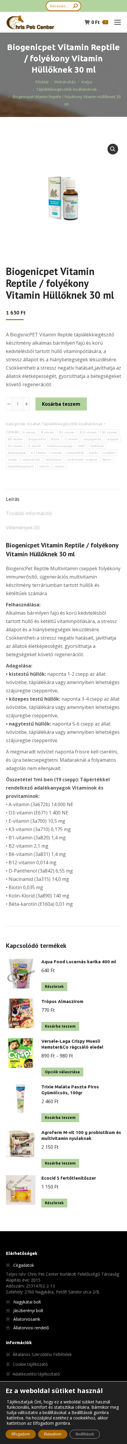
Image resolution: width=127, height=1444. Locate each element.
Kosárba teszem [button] (60, 1026)
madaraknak (31, 459)
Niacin (106, 459)
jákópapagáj (17, 452)
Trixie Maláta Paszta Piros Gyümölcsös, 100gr (70, 1089)
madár (12, 459)
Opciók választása (62, 1071)
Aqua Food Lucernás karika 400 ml (78, 961)
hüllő (81, 446)
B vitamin (47, 432)
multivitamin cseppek (82, 459)
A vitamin (29, 432)
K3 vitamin (38, 452)
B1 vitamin (66, 432)
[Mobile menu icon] (117, 22)
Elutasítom (52, 1434)
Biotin (55, 439)
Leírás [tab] (12, 499)
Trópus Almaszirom (62, 1001)
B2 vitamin (109, 432)
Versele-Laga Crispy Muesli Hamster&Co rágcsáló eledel (72, 1044)
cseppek (112, 439)
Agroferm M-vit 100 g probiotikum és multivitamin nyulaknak (81, 1135)
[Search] (75, 6)
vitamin (59, 466)
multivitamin (53, 459)
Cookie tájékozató (30, 1364)
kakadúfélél (75, 452)
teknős (44, 466)
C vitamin (71, 439)
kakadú (56, 452)
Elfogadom (21, 1434)
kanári (93, 452)
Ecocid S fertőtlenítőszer (68, 1178)
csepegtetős (92, 439)
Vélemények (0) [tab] (23, 527)
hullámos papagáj (60, 446)
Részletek (54, 986)
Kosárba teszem (61, 404)
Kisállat (33, 424)
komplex (109, 452)
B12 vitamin (88, 432)
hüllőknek (97, 446)
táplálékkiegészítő (21, 466)
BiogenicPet (37, 439)
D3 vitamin (15, 446)
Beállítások (85, 1434)
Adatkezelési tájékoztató (36, 1374)
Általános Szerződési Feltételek (42, 1354)
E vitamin (35, 446)
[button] (113, 149)
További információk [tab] (29, 513)
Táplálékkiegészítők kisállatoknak (72, 424)
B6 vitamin (15, 439)
